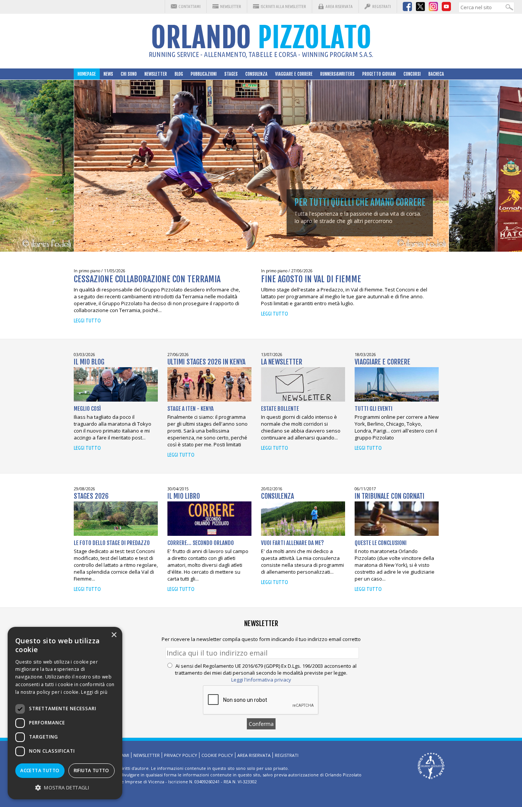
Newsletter (230, 6)
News (108, 74)
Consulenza (256, 74)
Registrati (381, 6)
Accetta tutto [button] (39, 770)
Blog (179, 74)
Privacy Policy (180, 755)
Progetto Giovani (379, 74)
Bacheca (436, 74)
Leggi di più (94, 692)
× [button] (114, 635)
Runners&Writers (337, 74)
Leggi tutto (87, 320)
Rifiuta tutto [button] (91, 770)
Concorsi (412, 74)
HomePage (87, 74)
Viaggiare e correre (294, 74)
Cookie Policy (217, 755)
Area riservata (339, 6)
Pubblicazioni (204, 74)
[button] (65, 787)
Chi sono (129, 74)
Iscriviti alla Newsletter (283, 6)
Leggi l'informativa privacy (261, 679)
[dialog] (65, 713)
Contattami (189, 6)
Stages (231, 74)
